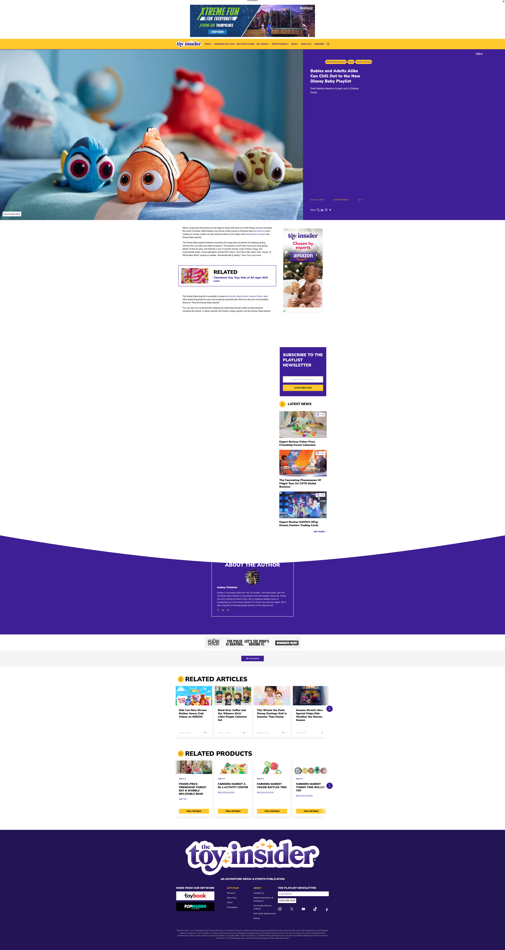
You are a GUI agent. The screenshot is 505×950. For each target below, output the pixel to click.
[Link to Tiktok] (315, 909)
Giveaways (232, 907)
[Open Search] (328, 44)
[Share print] (479, 54)
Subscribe (319, 44)
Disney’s (260, 231)
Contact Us (259, 893)
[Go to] (194, 697)
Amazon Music (256, 296)
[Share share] (482, 54)
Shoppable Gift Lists (224, 44)
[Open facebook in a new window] (330, 209)
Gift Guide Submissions (265, 913)
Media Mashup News (336, 62)
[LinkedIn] (223, 610)
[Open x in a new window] (318, 209)
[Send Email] (228, 610)
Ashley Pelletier (342, 200)
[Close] (503, 1)
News (207, 44)
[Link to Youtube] (303, 909)
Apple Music (242, 296)
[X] (218, 610)
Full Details (194, 811)
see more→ (320, 531)
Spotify (232, 296)
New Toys (232, 897)
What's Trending (363, 62)
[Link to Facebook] (327, 910)
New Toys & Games (245, 44)
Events (257, 918)
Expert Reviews (279, 44)
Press (294, 44)
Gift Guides (261, 44)
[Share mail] (477, 54)
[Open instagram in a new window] (326, 209)
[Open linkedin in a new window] (322, 209)
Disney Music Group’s (255, 234)
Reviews (231, 893)
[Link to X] (292, 909)
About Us (305, 44)
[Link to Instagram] (280, 909)
